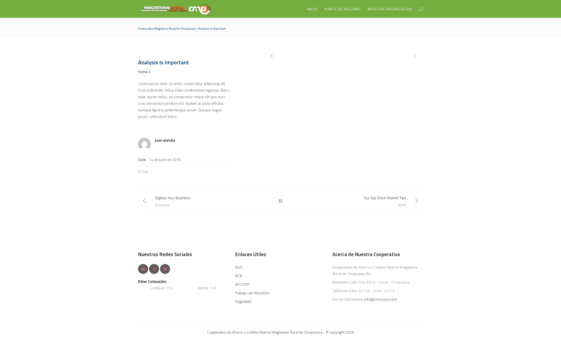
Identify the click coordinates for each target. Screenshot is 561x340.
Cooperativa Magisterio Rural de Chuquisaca (166, 28)
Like (145, 171)
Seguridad (243, 301)
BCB (238, 276)
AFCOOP (242, 284)
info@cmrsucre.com (380, 299)
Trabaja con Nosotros (252, 293)
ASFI (239, 267)
